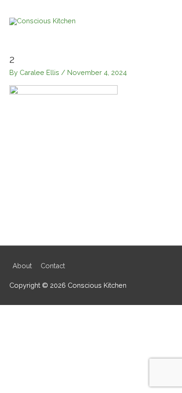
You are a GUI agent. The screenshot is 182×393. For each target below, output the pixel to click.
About (22, 266)
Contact (53, 266)
